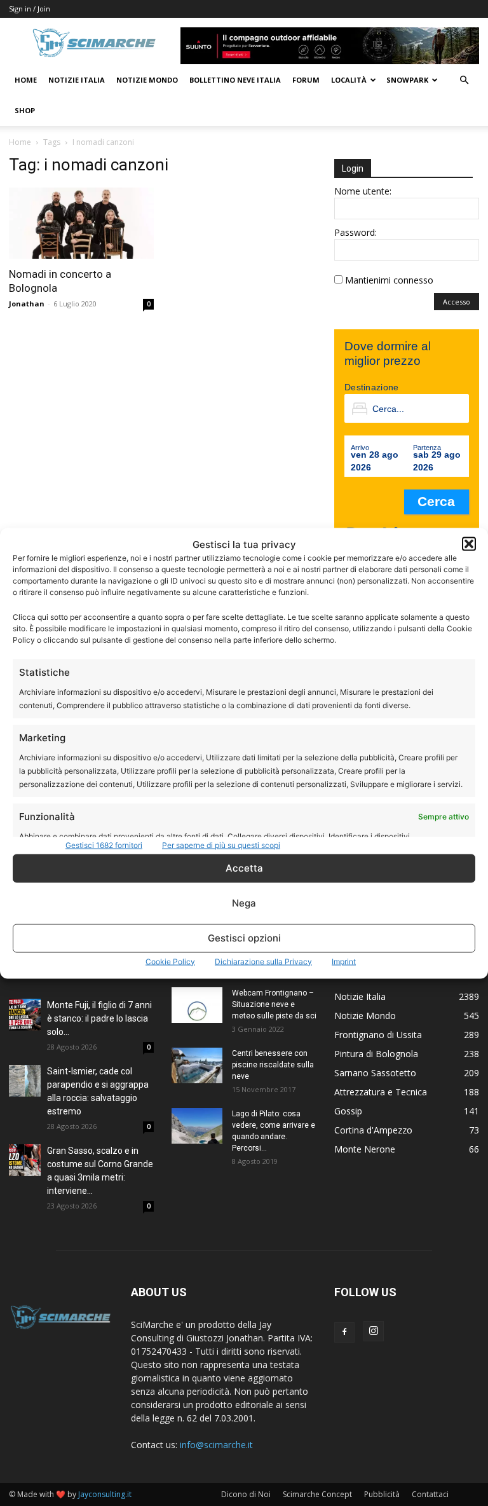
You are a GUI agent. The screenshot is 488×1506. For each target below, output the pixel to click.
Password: (355, 232)
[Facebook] (344, 1332)
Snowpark (407, 80)
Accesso (456, 301)
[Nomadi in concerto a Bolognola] (81, 223)
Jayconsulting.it (105, 1494)
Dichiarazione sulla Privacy (263, 961)
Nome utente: (362, 191)
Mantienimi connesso (389, 280)
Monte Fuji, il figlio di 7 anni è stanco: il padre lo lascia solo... (99, 1018)
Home (26, 80)
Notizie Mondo (147, 80)
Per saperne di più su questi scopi (221, 844)
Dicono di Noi (246, 1494)
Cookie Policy (170, 961)
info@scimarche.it (216, 1445)
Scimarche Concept (317, 1494)
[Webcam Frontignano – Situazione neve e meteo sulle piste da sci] (197, 1004)
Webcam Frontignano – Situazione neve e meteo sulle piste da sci (274, 1004)
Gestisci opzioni (244, 938)
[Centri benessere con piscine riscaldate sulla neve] (197, 1065)
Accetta (244, 868)
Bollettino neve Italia (235, 80)
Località (349, 80)
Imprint (344, 961)
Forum (306, 80)
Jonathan (26, 303)
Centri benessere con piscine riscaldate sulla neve (273, 1065)
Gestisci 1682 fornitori (103, 844)
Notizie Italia (76, 80)
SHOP (25, 110)
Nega (244, 903)
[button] (469, 544)
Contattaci (430, 1494)
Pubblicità (382, 1494)
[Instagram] (373, 1331)
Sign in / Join (29, 8)
